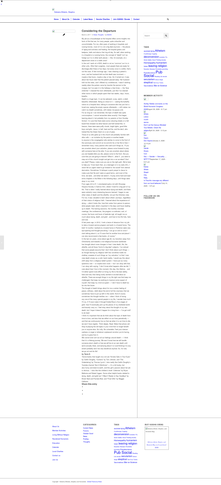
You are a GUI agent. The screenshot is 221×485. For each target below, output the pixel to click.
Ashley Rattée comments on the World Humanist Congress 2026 (156, 106)
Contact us (56, 455)
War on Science (160, 85)
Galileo (150, 60)
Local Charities (57, 451)
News (95, 35)
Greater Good (88, 433)
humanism (161, 62)
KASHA (109, 35)
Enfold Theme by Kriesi (94, 482)
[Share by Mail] (85, 394)
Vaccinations (148, 85)
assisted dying (149, 51)
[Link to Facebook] (167, 481)
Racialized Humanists (60, 439)
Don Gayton (148, 140)
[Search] (167, 19)
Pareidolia (129, 447)
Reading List (158, 76)
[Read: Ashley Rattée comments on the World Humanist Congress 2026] (146, 99)
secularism (149, 79)
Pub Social (153, 73)
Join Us (55, 459)
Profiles (86, 439)
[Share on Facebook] (85, 387)
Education (56, 443)
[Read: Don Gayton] (146, 138)
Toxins (161, 83)
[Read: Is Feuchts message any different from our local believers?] (146, 177)
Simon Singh (159, 80)
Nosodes (146, 69)
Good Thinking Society (159, 60)
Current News (88, 428)
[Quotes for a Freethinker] (2, 243)
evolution (162, 57)
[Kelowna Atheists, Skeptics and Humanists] (63, 12)
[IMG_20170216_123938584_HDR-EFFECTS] (63, 41)
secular (165, 76)
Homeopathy (150, 62)
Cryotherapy (147, 54)
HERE (157, 447)
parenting (165, 69)
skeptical (148, 82)
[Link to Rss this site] (163, 481)
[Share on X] (85, 390)
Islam (146, 66)
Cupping (154, 54)
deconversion (151, 56)
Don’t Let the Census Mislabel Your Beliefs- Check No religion (155, 128)
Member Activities (59, 430)
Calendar (55, 447)
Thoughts (100, 35)
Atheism (160, 50)
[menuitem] (56, 19)
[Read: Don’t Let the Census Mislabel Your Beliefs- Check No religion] (146, 122)
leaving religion (157, 66)
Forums (86, 431)
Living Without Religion (60, 434)
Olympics (152, 69)
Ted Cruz (156, 83)
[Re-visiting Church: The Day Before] (219, 243)
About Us (55, 426)
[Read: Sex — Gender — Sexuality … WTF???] (146, 153)
